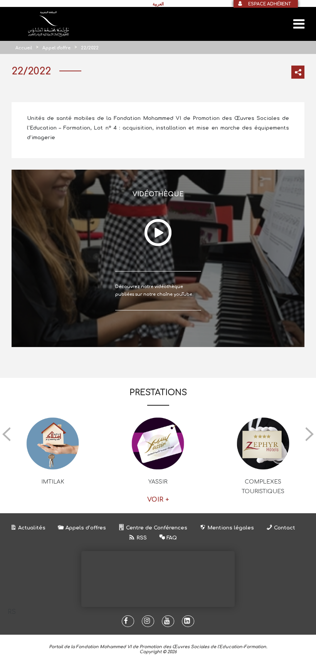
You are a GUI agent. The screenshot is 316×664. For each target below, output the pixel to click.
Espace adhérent (269, 4)
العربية (158, 4)
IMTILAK (52, 482)
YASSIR (157, 482)
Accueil (23, 48)
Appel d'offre (56, 48)
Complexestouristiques (263, 486)
